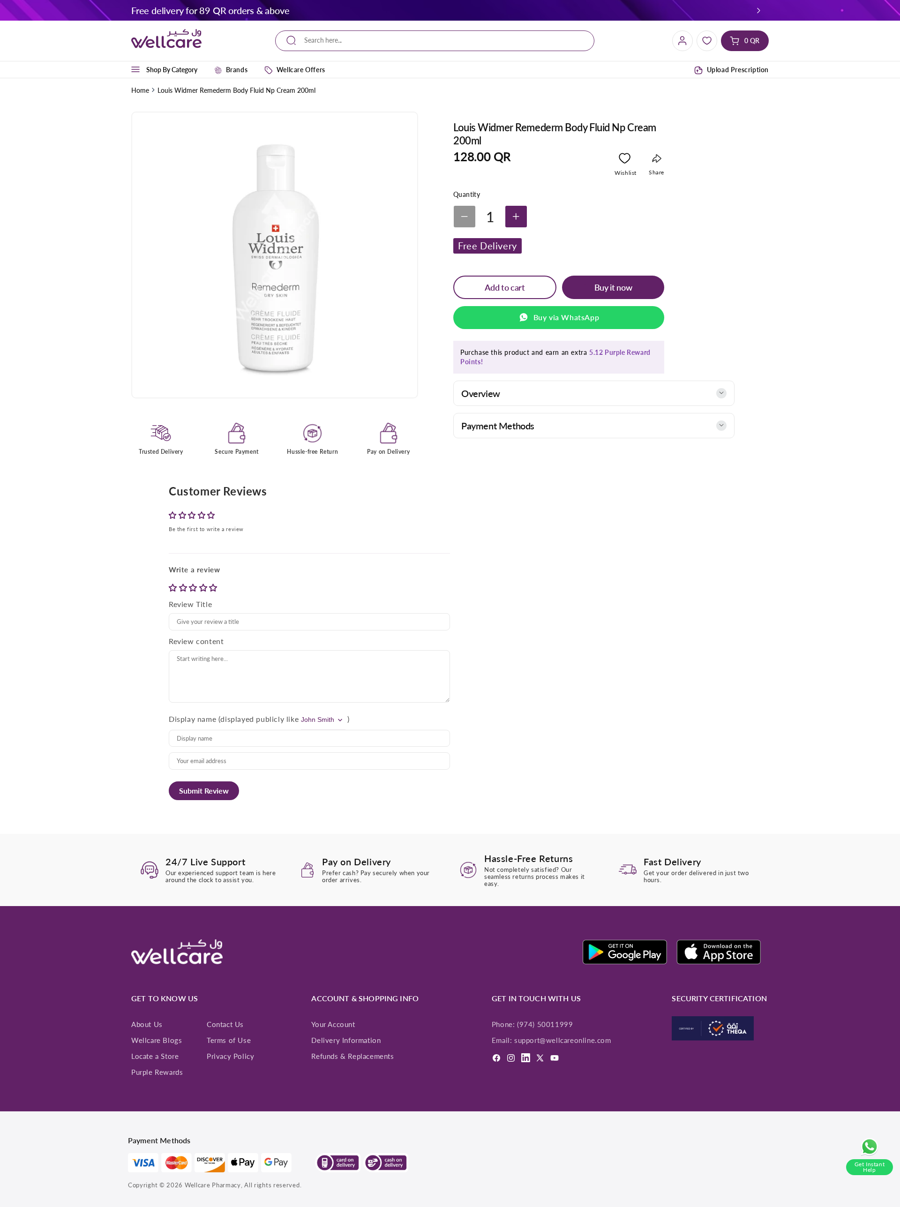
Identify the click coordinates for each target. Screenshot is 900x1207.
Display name (192, 718)
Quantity (466, 194)
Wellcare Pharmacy (213, 1185)
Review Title (190, 604)
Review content (196, 641)
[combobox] (435, 40)
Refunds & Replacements (352, 1056)
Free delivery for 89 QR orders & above (210, 10)
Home (140, 90)
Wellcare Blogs (156, 1040)
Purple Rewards (157, 1072)
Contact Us (225, 1024)
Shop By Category (171, 70)
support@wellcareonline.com (562, 1040)
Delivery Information (346, 1040)
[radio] (174, 588)
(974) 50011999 (545, 1024)
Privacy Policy (230, 1056)
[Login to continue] (624, 160)
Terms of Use (229, 1040)
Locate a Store (155, 1056)
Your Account (333, 1024)
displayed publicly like (259, 718)
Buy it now (613, 287)
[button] (759, 10)
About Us (147, 1024)
